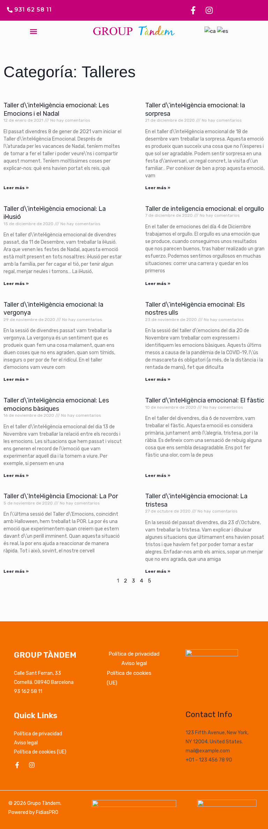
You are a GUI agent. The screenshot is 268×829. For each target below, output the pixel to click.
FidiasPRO (47, 812)
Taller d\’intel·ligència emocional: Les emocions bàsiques (56, 404)
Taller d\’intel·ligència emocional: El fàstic (204, 400)
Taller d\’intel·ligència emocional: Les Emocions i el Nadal (56, 109)
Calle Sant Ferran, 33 (37, 673)
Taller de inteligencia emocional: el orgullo (204, 209)
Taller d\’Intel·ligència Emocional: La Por (60, 496)
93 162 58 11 (28, 691)
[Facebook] (17, 765)
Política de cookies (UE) (40, 752)
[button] (33, 31)
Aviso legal (26, 743)
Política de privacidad (38, 734)
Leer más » (16, 187)
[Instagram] (32, 765)
